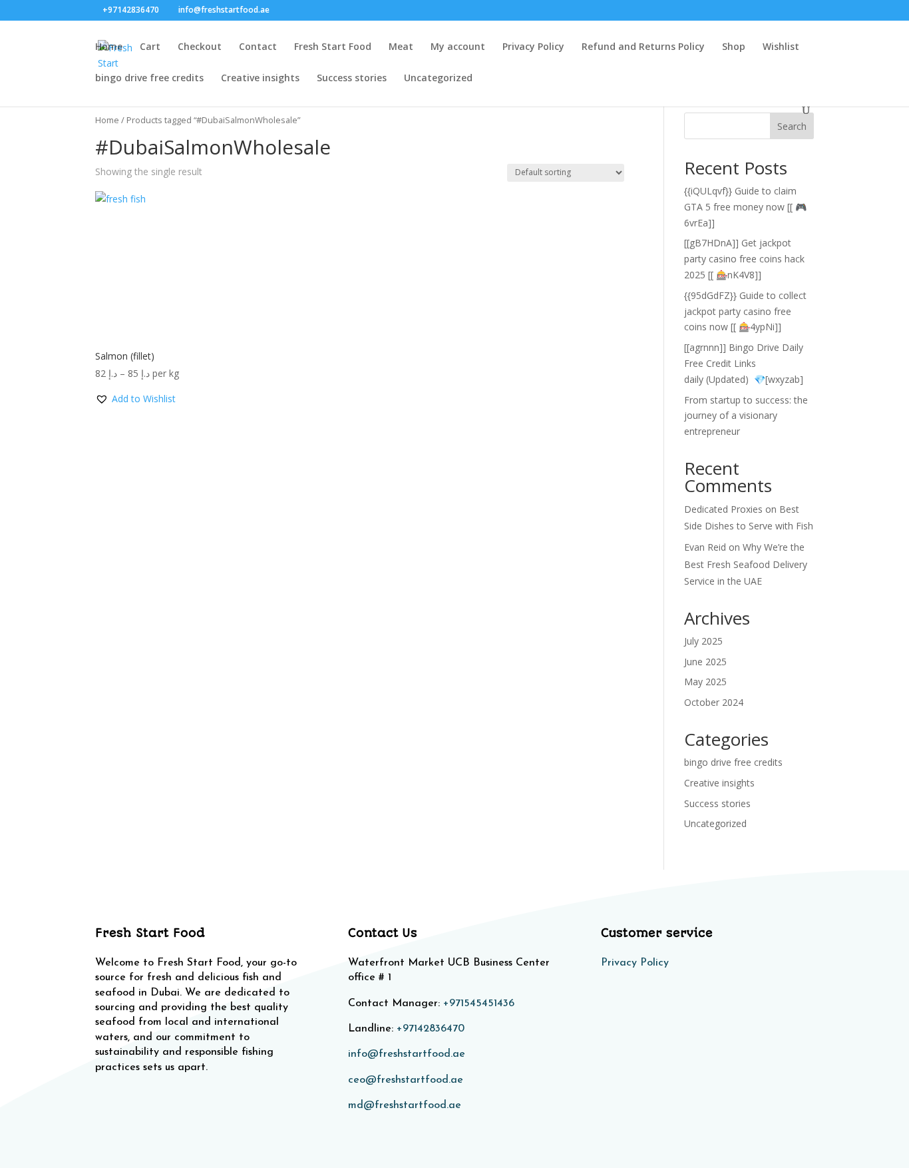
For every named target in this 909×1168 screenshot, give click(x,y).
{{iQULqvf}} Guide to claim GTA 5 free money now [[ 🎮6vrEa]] (745, 206)
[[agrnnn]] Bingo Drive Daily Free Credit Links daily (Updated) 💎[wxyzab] (743, 363)
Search (792, 126)
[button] (135, 399)
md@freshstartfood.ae (404, 1105)
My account (458, 47)
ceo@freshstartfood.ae (405, 1080)
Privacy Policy (533, 47)
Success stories (352, 78)
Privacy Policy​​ (635, 963)
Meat (401, 47)
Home (108, 47)
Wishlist (781, 47)
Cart (150, 47)
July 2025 (703, 641)
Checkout (200, 47)
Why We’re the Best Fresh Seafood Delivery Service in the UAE (745, 564)
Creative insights (260, 78)
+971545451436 (478, 1003)
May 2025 (705, 681)
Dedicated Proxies (723, 509)
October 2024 (713, 702)
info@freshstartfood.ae (406, 1054)
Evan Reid (705, 547)
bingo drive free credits (149, 78)
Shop (733, 47)
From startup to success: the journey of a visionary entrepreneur (746, 416)
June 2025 (705, 661)
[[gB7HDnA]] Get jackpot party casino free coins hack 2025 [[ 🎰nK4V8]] (744, 258)
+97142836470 (430, 1028)
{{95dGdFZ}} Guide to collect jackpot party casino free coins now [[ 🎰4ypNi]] (745, 311)
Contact (258, 47)
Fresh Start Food (332, 47)
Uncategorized (438, 78)
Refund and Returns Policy (643, 47)
